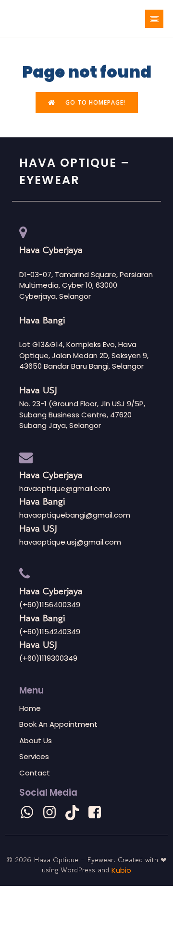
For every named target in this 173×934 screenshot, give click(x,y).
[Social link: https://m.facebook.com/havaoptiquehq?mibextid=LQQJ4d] (98, 812)
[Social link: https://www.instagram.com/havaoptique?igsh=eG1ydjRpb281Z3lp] (53, 812)
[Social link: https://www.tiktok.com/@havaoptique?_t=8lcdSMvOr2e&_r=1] (75, 812)
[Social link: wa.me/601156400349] (30, 812)
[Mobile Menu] (154, 19)
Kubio (121, 870)
